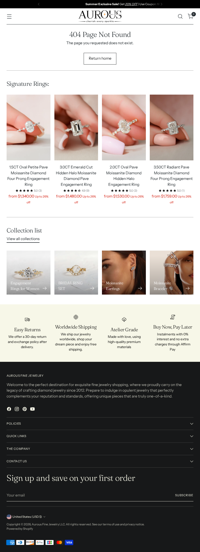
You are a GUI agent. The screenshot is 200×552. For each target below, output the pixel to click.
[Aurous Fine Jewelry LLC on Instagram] (17, 410)
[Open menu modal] (9, 16)
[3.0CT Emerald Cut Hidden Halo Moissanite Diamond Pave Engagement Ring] (76, 127)
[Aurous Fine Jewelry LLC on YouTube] (33, 410)
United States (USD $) (27, 517)
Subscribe (184, 495)
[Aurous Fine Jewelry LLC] (100, 16)
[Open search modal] (180, 16)
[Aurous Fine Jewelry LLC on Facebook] (9, 410)
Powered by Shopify (20, 528)
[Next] (161, 4)
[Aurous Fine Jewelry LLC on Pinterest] (25, 410)
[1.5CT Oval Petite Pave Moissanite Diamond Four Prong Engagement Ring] (28, 127)
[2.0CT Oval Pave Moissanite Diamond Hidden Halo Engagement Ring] (124, 127)
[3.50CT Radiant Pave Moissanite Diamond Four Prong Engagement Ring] (172, 127)
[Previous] (38, 4)
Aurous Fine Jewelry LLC (48, 524)
